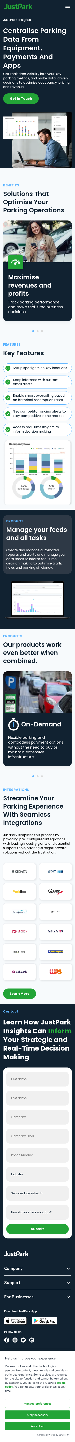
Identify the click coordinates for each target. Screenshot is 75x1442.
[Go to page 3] (42, 331)
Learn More (19, 993)
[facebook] (6, 1340)
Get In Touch (21, 98)
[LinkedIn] (31, 1340)
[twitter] (23, 1340)
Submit (37, 1229)
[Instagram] (15, 1340)
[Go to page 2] (38, 331)
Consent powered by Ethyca (51, 1434)
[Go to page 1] (33, 331)
